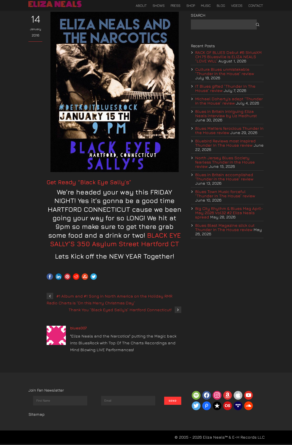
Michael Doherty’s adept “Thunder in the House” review (229, 100)
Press (175, 5)
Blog (221, 5)
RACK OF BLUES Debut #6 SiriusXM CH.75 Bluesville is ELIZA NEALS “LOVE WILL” (228, 56)
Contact (255, 5)
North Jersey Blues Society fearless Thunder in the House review (225, 162)
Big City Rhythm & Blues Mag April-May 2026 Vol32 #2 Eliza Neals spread (229, 212)
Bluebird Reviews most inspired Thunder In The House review (225, 143)
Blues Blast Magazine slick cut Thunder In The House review (225, 227)
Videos (236, 5)
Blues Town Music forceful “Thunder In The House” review (225, 193)
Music (206, 5)
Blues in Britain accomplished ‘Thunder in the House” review (224, 176)
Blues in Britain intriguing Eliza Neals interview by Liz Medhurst (226, 113)
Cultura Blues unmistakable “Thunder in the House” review (224, 71)
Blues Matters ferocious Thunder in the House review (229, 130)
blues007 (78, 328)
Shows (159, 5)
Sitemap (36, 414)
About (141, 5)
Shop (190, 5)
